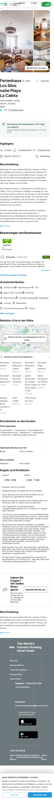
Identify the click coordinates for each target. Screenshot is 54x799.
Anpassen (14, 795)
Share (27, 81)
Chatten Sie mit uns (35, 589)
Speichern (45, 81)
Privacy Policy (16, 674)
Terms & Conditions (18, 670)
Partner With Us (17, 665)
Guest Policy (15, 679)
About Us (14, 661)
